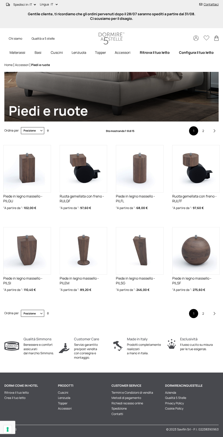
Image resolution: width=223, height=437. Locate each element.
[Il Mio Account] (196, 39)
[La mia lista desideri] (207, 39)
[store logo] (111, 38)
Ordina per (11, 130)
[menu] (111, 52)
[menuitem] (17, 52)
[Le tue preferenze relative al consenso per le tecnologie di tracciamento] (7, 429)
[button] (55, 4)
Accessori (22, 65)
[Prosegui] (214, 130)
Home (8, 65)
